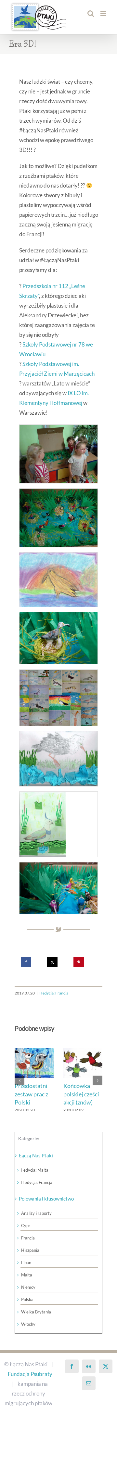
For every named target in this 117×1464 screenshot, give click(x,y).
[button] (19, 1084)
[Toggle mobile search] (90, 13)
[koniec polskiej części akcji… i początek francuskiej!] (35, 1051)
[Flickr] (89, 1374)
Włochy (28, 1332)
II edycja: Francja (53, 993)
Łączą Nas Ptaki (36, 1163)
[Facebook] (26, 962)
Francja (28, 1245)
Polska (27, 1307)
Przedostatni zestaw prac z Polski (81, 1093)
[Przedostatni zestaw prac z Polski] (84, 1051)
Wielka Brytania (36, 1319)
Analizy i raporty (36, 1221)
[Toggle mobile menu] (103, 13)
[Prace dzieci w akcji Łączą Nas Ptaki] (59, 429)
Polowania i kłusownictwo (46, 1206)
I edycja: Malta (34, 1177)
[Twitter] (105, 1374)
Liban (26, 1270)
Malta (26, 1282)
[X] (52, 962)
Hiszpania (30, 1258)
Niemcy (28, 1295)
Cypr (25, 1233)
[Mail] (89, 1391)
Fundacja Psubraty (30, 1381)
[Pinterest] (78, 962)
